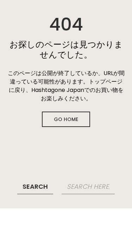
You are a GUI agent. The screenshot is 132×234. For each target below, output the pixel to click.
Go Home (66, 119)
